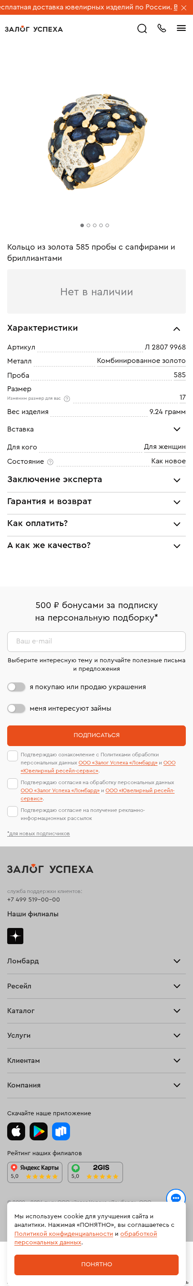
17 (183, 397)
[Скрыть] (184, 8)
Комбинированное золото (141, 361)
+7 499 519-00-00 (33, 900)
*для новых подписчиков (38, 833)
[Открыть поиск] (142, 29)
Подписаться (97, 735)
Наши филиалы (33, 914)
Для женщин (165, 447)
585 (180, 375)
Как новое (168, 461)
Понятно (96, 1264)
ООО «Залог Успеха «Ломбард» (118, 762)
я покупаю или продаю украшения (88, 686)
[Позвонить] (162, 27)
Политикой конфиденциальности (63, 1234)
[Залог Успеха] (34, 28)
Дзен (15, 936)
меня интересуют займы (70, 708)
